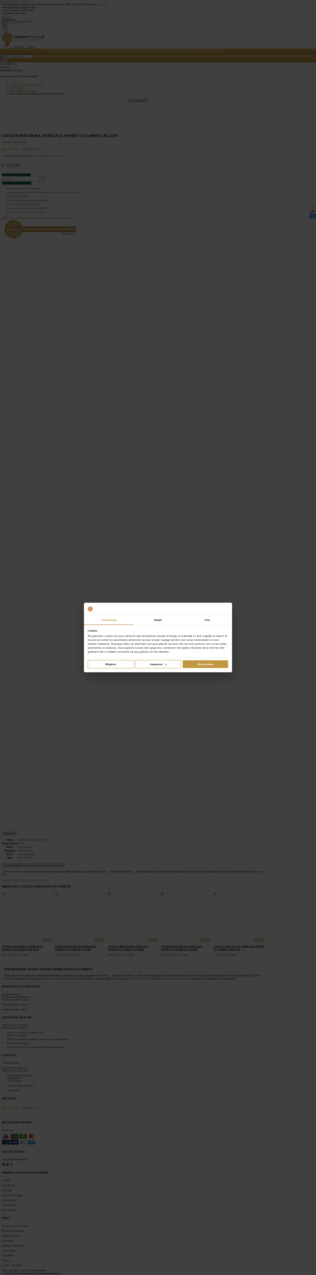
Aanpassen (156, 664)
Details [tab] (158, 619)
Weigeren (110, 664)
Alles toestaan (205, 664)
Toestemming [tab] (108, 619)
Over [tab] (207, 619)
